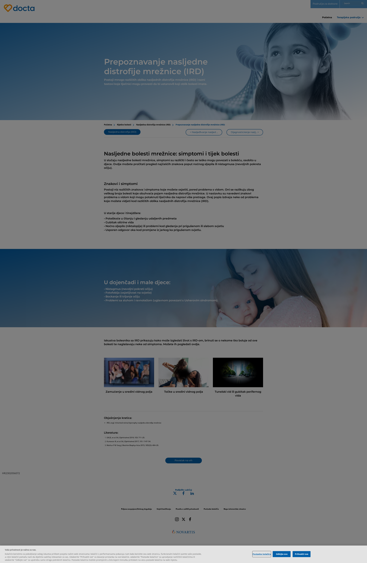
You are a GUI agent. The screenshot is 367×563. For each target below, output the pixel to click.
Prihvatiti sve (301, 554)
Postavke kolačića (262, 554)
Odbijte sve (281, 554)
